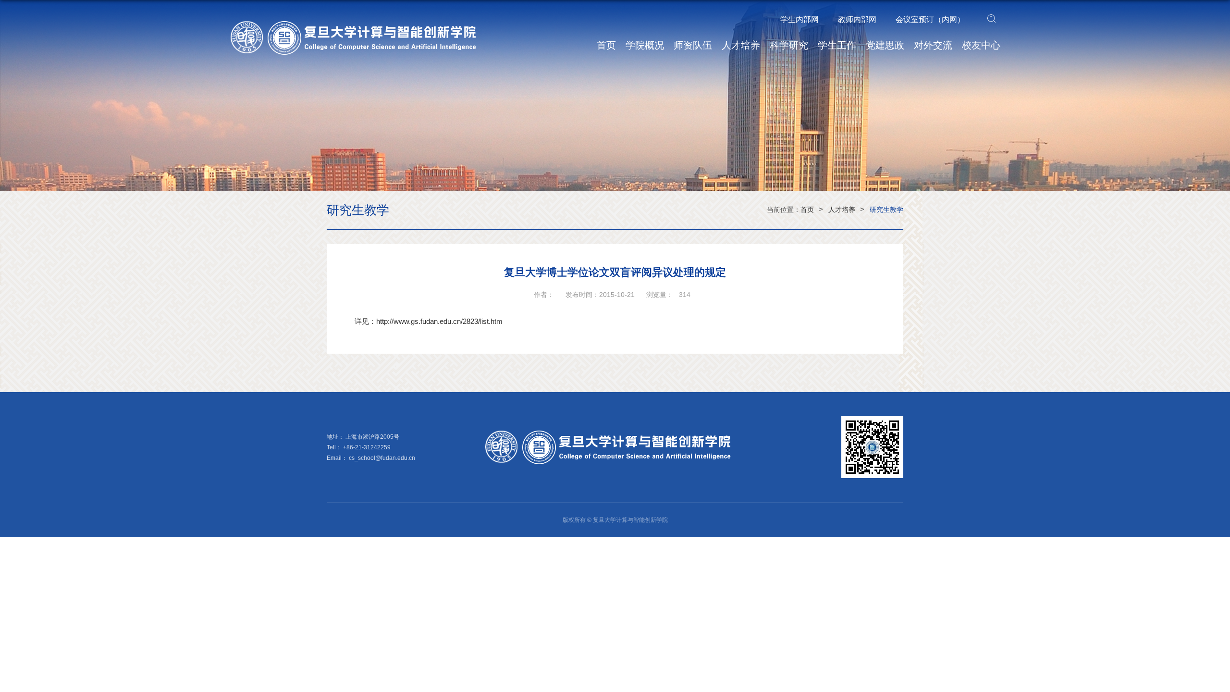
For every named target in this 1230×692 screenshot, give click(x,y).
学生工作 (837, 45)
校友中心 (981, 45)
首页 (606, 45)
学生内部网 (799, 19)
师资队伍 (693, 45)
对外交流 (933, 45)
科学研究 (789, 45)
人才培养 (741, 45)
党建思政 (885, 45)
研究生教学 (886, 209)
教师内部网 (857, 19)
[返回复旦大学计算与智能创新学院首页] (360, 24)
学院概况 (645, 45)
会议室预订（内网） (930, 19)
